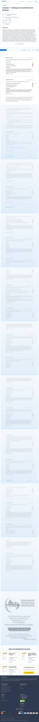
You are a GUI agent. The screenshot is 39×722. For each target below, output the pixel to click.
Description (5, 27)
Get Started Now (28, 672)
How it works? (3, 696)
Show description (20, 43)
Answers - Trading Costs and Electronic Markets (17, 9)
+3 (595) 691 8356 (23, 697)
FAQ (1, 698)
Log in (36, 1)
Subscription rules (3, 720)
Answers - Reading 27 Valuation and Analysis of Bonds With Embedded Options (32, 654)
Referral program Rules (10, 720)
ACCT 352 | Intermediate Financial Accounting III (12, 18)
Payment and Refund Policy (19, 720)
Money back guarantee (4, 700)
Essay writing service (4, 685)
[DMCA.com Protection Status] (29, 701)
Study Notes (22, 688)
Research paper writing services (5, 689)
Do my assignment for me (5, 688)
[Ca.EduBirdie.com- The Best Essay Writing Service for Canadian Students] (2, 713)
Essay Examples (22, 685)
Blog (20, 686)
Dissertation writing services (5, 690)
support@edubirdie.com (16, 680)
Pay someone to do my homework (6, 686)
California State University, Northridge (12, 15)
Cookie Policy (26, 720)
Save (37, 50)
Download (4, 49)
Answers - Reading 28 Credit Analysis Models (13, 667)
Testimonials (3, 697)
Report (24, 50)
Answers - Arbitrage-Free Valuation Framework (12, 654)
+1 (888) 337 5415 (23, 698)
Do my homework (3, 692)
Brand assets (22, 706)
